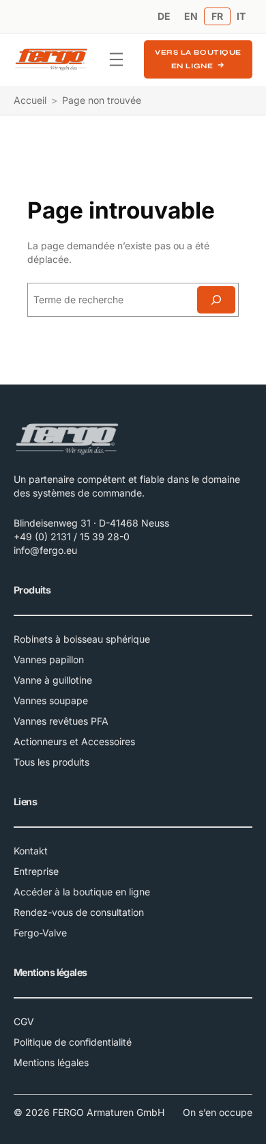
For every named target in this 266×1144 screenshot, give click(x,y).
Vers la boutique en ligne (198, 59)
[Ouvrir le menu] (116, 59)
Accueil (30, 100)
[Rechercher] (216, 299)
